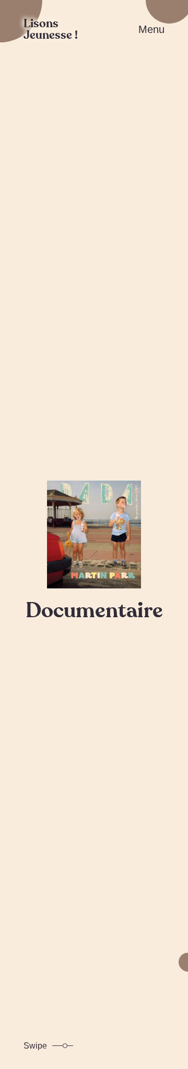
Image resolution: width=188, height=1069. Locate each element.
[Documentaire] (94, 534)
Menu (151, 29)
